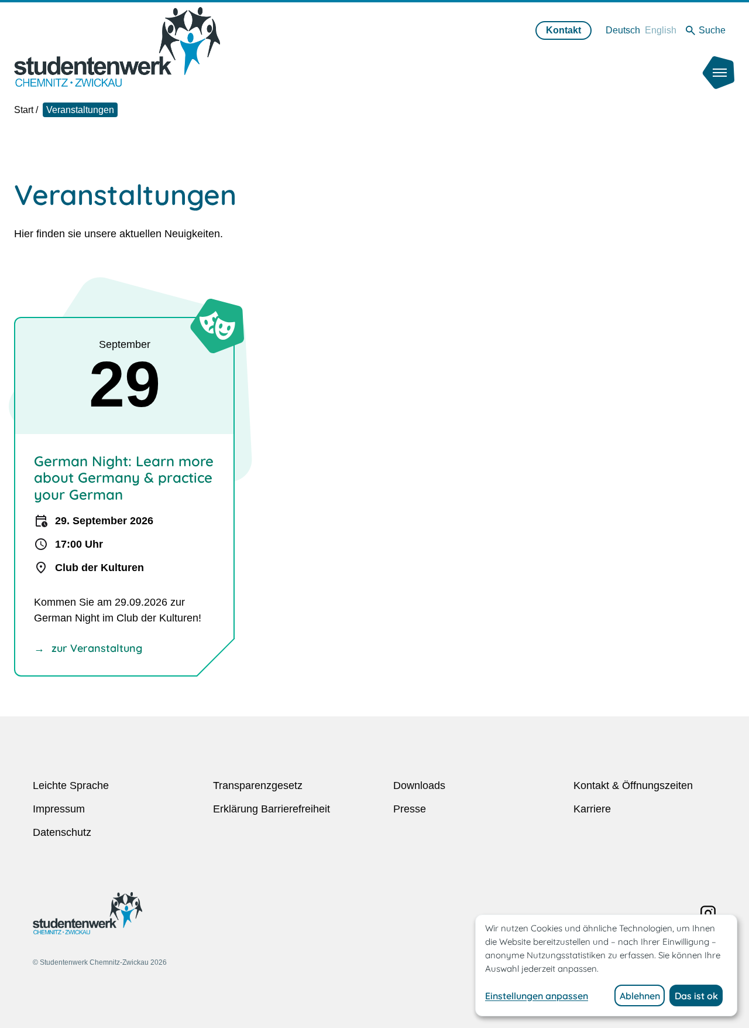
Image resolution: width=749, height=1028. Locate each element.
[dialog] (606, 965)
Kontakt (563, 30)
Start (23, 110)
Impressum (59, 809)
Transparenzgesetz (258, 785)
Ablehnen (640, 996)
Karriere (592, 809)
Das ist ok (696, 996)
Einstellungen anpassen (536, 996)
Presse (409, 809)
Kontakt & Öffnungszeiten (633, 785)
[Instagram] (708, 913)
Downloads (419, 785)
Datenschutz (62, 832)
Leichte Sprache (71, 785)
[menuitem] (623, 30)
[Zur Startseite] (117, 46)
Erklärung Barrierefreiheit (271, 809)
